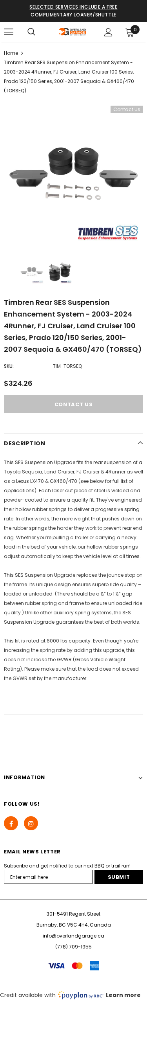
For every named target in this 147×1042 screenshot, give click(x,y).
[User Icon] (108, 32)
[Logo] (72, 31)
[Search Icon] (31, 32)
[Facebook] (11, 823)
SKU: (9, 366)
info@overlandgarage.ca (73, 935)
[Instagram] (31, 823)
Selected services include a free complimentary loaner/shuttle (73, 11)
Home (11, 53)
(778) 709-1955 (73, 946)
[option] (73, 175)
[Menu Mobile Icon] (8, 32)
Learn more (123, 995)
